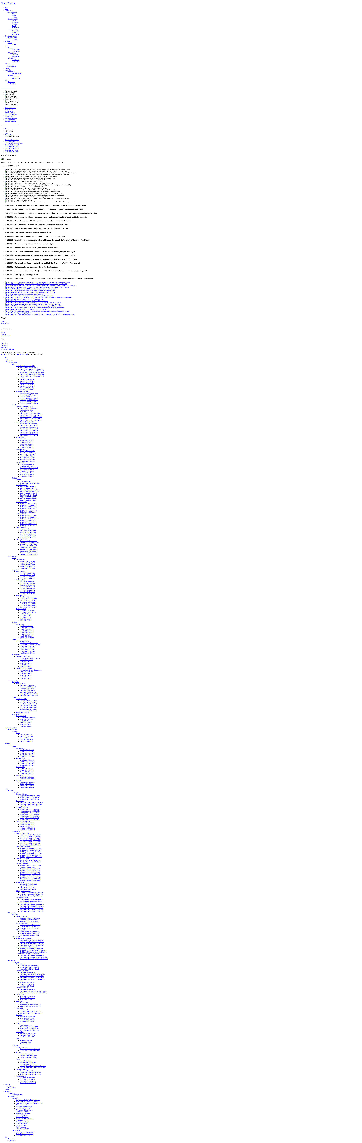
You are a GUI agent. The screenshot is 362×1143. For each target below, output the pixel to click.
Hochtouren (11, 58)
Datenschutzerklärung (7, 349)
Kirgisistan (15, 22)
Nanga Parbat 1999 (21, 485)
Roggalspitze (20, 801)
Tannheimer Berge (21, 1069)
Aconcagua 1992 (21, 683)
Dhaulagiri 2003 (21, 449)
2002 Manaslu (9, 111)
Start (6, 7)
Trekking (7, 41)
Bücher (7, 68)
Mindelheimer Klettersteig (23, 903)
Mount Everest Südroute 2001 (25, 422)
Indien (14, 21)
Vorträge (7, 63)
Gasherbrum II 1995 (22, 539)
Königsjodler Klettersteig (23, 891)
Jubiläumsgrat (20, 882)
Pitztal (18, 1059)
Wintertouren (12, 53)
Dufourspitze (20, 994)
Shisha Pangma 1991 (22, 391)
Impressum (4, 347)
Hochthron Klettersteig (22, 858)
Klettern (10, 48)
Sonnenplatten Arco (22, 807)
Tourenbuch (11, 83)
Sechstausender (12, 29)
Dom (17, 1038)
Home (2, 322)
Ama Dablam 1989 (21, 699)
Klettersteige (16, 51)
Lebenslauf (11, 82)
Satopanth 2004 (20, 559)
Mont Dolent (19, 1032)
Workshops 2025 (17, 73)
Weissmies (19, 1015)
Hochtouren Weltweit (11, 36)
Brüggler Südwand (21, 794)
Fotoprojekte (16, 78)
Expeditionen (8, 10)
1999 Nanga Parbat (10, 121)
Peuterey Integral (21, 964)
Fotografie (8, 70)
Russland (15, 39)
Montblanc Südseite (22, 987)
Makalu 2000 (20, 437)
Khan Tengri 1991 (21, 595)
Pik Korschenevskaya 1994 (24, 668)
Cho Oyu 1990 (20, 378)
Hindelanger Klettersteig (23, 846)
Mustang (18, 780)
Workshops (11, 71)
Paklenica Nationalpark (23, 821)
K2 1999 (18, 480)
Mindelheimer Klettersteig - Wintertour (27, 954)
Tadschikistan (16, 27)
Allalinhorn (19, 1008)
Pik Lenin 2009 (20, 580)
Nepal (14, 15)
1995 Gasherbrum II (11, 120)
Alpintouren (15, 61)
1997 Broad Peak (10, 113)
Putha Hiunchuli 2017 (22, 641)
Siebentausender (13, 19)
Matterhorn (19, 981)
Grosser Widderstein (22, 1047)
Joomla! (3, 354)
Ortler (17, 1023)
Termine (10, 65)
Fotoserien (11, 75)
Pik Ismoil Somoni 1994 (23, 656)
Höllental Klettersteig (22, 863)
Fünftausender (12, 38)
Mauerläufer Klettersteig (23, 897)
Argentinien (15, 31)
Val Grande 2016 (21, 1076)
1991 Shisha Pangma (11, 114)
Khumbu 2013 (20, 748)
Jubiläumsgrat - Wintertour (24, 938)
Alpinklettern (16, 49)
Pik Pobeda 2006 (21, 609)
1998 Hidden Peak (10, 108)
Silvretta (18, 1052)
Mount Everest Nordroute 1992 (25, 366)
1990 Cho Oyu (9, 109)
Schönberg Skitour (21, 930)
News (6, 9)
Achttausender (12, 12)
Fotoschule (15, 77)
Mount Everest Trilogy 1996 (24, 406)
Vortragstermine (5, 336)
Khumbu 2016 (20, 758)
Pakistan (14, 17)
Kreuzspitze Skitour (22, 923)
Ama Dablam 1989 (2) (22, 712)
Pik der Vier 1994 (21, 716)
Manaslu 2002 (9, 135)
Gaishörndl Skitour (21, 916)
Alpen (6, 46)
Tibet (13, 14)
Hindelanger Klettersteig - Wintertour (27, 947)
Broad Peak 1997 (21, 527)
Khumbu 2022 (20, 767)
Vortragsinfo (12, 66)
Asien (10, 43)
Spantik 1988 (20, 624)
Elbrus (18, 733)
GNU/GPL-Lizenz (22, 354)
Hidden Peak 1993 (21, 502)
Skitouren (15, 54)
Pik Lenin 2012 (20, 571)
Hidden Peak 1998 (21, 513)
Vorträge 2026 (5, 323)
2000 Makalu (8, 116)
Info (6, 80)
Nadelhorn (19, 1001)
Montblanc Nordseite (22, 971)
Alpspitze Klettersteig (22, 833)
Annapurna (19, 775)
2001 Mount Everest (11, 118)
